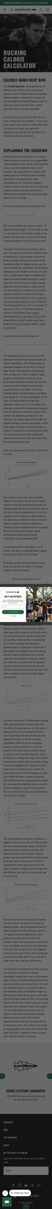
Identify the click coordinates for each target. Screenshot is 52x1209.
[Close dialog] (49, 589)
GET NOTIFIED (13, 612)
